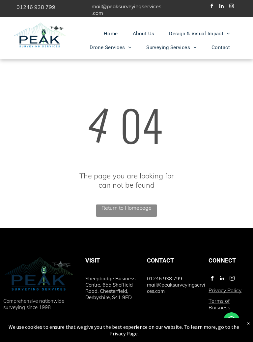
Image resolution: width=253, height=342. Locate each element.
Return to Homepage (126, 207)
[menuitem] (113, 34)
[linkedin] (221, 6)
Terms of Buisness (219, 304)
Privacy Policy (225, 290)
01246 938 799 (35, 7)
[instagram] (231, 6)
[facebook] (211, 6)
